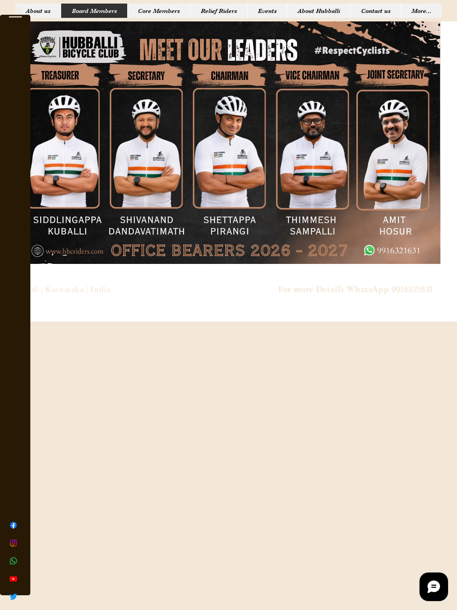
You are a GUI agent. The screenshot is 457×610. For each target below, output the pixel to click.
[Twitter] (13, 596)
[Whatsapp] (13, 560)
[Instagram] (13, 543)
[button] (15, 13)
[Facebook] (13, 525)
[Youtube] (13, 578)
